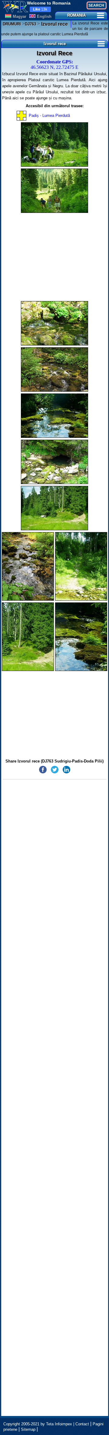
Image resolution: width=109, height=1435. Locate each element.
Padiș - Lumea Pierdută (49, 115)
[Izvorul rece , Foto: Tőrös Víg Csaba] (54, 323)
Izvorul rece (54, 24)
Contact (82, 1424)
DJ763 (30, 24)
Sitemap (28, 1429)
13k (40, 9)
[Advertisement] (54, 257)
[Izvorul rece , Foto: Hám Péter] (54, 144)
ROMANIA (76, 15)
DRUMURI (12, 24)
